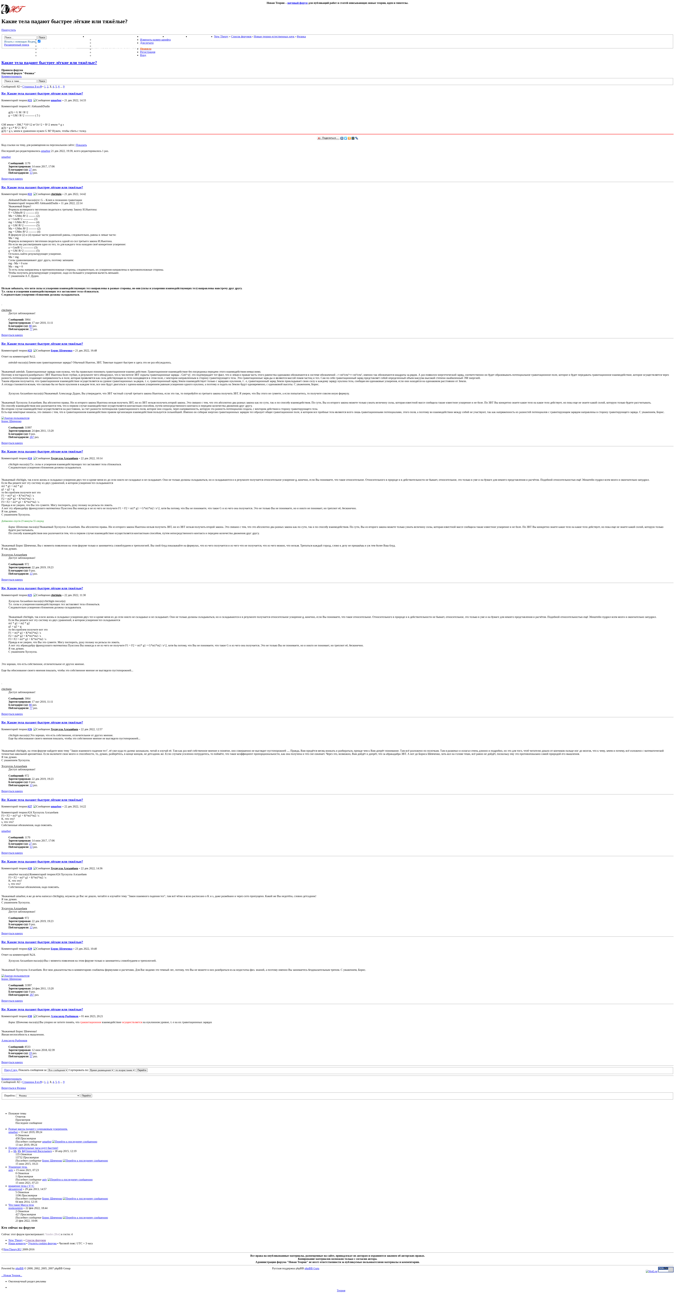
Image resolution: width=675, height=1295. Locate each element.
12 (14, 1151)
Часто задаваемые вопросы (116, 49)
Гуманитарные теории (57, 49)
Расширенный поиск (16, 44)
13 (31, 172)
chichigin (56, 194)
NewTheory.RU (13, 1249)
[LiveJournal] (357, 138)
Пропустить (8, 29)
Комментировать (11, 76)
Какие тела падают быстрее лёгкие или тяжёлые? (49, 62)
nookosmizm (15, 1208)
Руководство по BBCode (113, 52)
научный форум (297, 2)
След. (14, 1070)
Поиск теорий (177, 36)
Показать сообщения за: (33, 1070)
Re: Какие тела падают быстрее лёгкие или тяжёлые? (42, 93)
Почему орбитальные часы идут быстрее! (33, 1147)
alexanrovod (15, 1189)
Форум (36, 36)
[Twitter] (346, 138)
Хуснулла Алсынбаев (64, 458)
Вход (143, 55)
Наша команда (17, 1243)
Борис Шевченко (61, 350)
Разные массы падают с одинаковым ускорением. (38, 1128)
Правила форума (107, 45)
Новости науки (153, 36)
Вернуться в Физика (13, 1087)
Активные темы (51, 45)
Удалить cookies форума (42, 1243)
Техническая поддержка (114, 39)
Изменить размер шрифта (155, 39)
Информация (96, 36)
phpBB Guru (312, 1268)
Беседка (45, 55)
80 (30, 325)
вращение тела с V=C (21, 1185)
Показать (81, 144)
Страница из (32, 86)
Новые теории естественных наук (274, 36)
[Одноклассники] (349, 138)
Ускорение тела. (17, 1166)
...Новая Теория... (11, 1275)
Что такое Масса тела (21, 1204)
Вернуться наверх (12, 178)
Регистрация (147, 51)
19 (30, 1053)
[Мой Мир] (353, 138)
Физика (301, 36)
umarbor (56, 100)
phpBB (19, 1268)
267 (32, 437)
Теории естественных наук (61, 52)
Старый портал (201, 36)
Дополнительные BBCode (114, 55)
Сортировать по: (79, 1070)
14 (23, 1151)
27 (30, 169)
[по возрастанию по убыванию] (131, 1070)
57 (31, 1056)
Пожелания (102, 42)
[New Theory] (13, 12)
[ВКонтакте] (342, 138)
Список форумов (241, 36)
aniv (10, 1170)
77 (31, 329)
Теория (341, 1290)
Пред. (7, 1070)
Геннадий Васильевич (38, 1151)
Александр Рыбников (64, 1016)
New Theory (221, 36)
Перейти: (9, 1095)
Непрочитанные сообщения (62, 42)
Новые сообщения (54, 39)
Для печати (147, 42)
